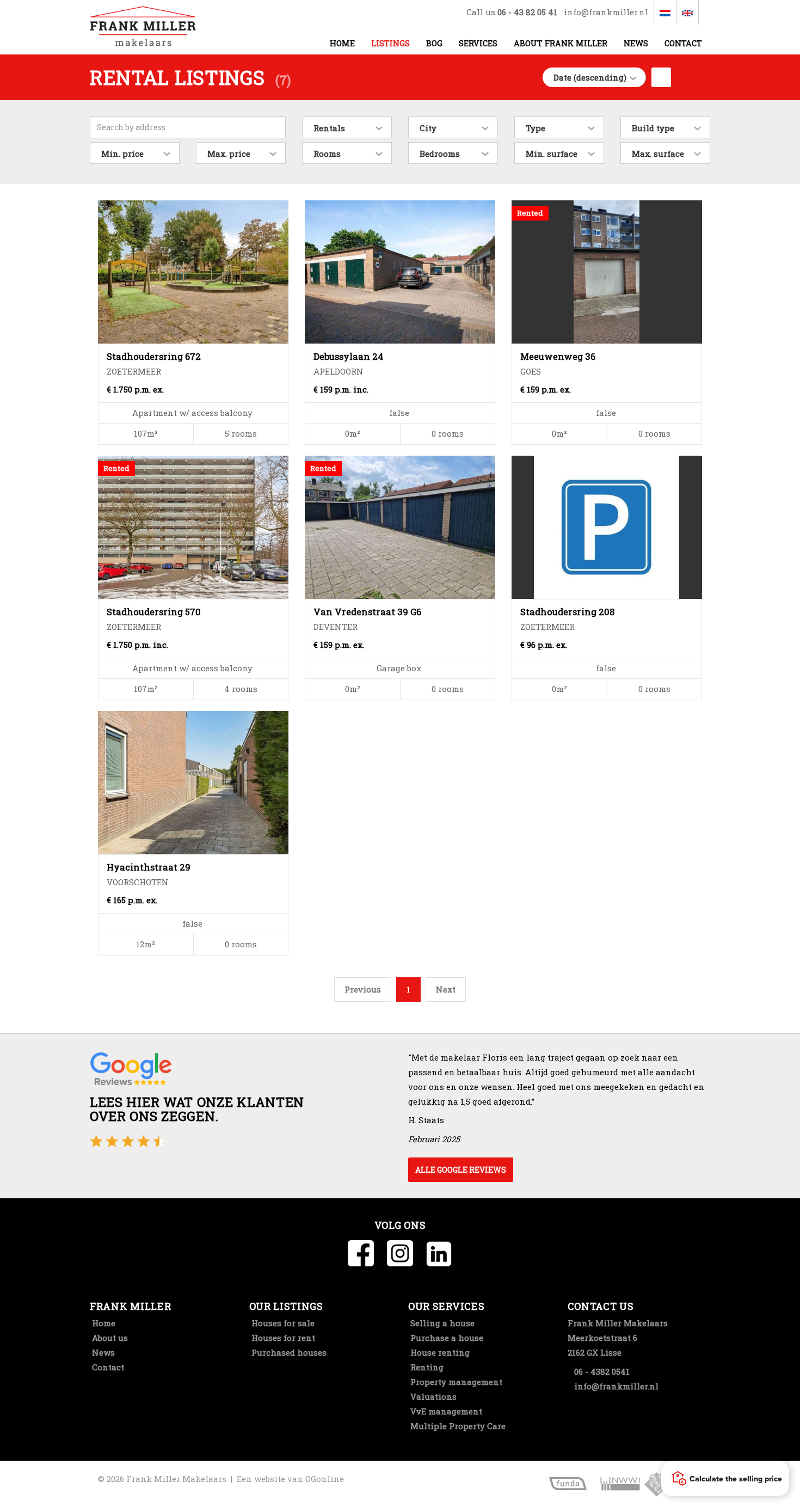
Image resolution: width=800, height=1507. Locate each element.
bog (434, 43)
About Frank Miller (560, 43)
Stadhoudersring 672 (154, 356)
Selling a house (441, 1323)
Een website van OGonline (290, 1478)
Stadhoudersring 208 (567, 611)
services (478, 43)
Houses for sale (282, 1323)
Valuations (432, 1396)
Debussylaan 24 (348, 356)
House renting (439, 1352)
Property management (455, 1381)
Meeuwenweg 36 (557, 356)
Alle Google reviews (460, 1170)
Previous (362, 989)
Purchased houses (288, 1352)
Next (446, 989)
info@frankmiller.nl (606, 12)
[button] (725, 1478)
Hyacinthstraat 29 (148, 867)
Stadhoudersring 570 (154, 611)
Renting (426, 1367)
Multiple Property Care (457, 1425)
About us (109, 1337)
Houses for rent (282, 1337)
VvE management (445, 1411)
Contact (683, 43)
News (636, 43)
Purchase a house (445, 1337)
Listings (390, 43)
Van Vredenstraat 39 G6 (367, 611)
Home (342, 43)
